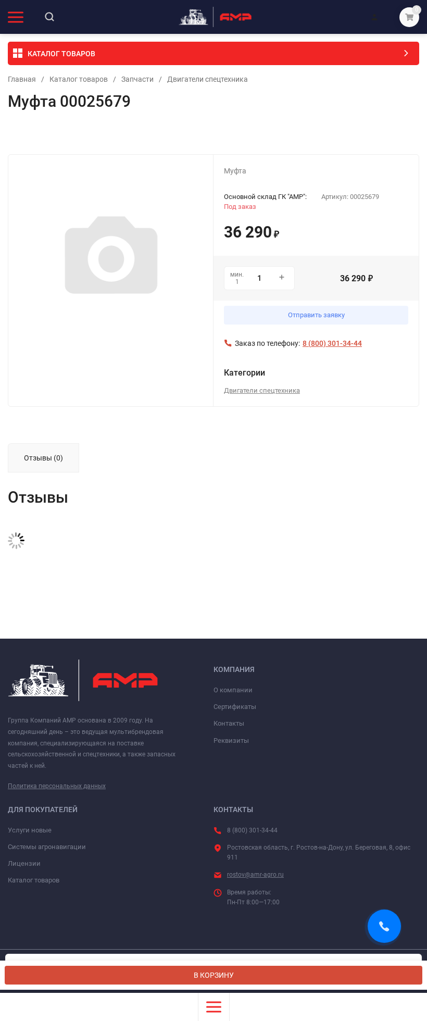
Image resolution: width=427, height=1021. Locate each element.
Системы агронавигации (47, 847)
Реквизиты (231, 740)
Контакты (229, 723)
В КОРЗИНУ (214, 975)
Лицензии (24, 863)
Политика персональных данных (57, 786)
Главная (22, 79)
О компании (233, 690)
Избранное (37, 133)
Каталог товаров (78, 79)
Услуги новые (30, 830)
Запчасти (137, 79)
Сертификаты (235, 707)
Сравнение (128, 133)
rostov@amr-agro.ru (255, 874)
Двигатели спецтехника (207, 79)
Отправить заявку (316, 315)
